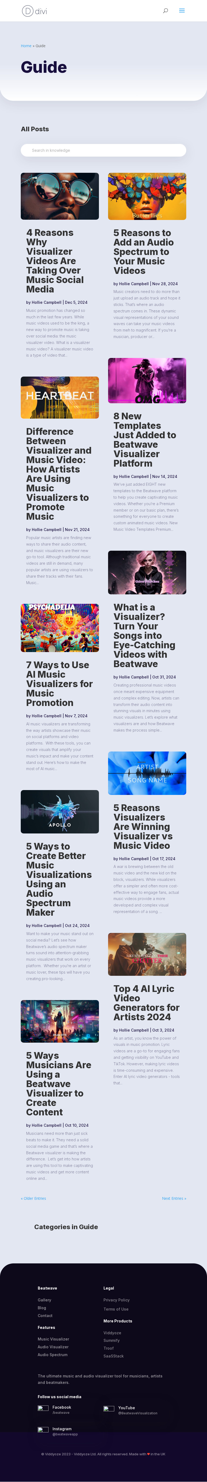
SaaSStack (114, 1356)
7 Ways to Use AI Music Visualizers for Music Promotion (59, 683)
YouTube (126, 1407)
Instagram (62, 1428)
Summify (112, 1340)
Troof (109, 1348)
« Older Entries (33, 1198)
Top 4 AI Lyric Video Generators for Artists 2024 (146, 1002)
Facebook (62, 1407)
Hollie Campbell (46, 302)
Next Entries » (174, 1198)
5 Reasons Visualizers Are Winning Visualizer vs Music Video (143, 826)
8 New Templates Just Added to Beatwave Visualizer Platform (144, 440)
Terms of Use (116, 1309)
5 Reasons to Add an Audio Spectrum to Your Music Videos (143, 251)
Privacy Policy (117, 1300)
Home (26, 45)
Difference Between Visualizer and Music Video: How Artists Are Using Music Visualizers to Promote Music (59, 474)
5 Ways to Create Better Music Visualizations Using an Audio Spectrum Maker (59, 879)
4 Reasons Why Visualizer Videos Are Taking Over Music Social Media (55, 261)
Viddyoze (112, 1333)
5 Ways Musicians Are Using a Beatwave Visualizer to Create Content (58, 1084)
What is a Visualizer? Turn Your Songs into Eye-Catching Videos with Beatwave (144, 635)
